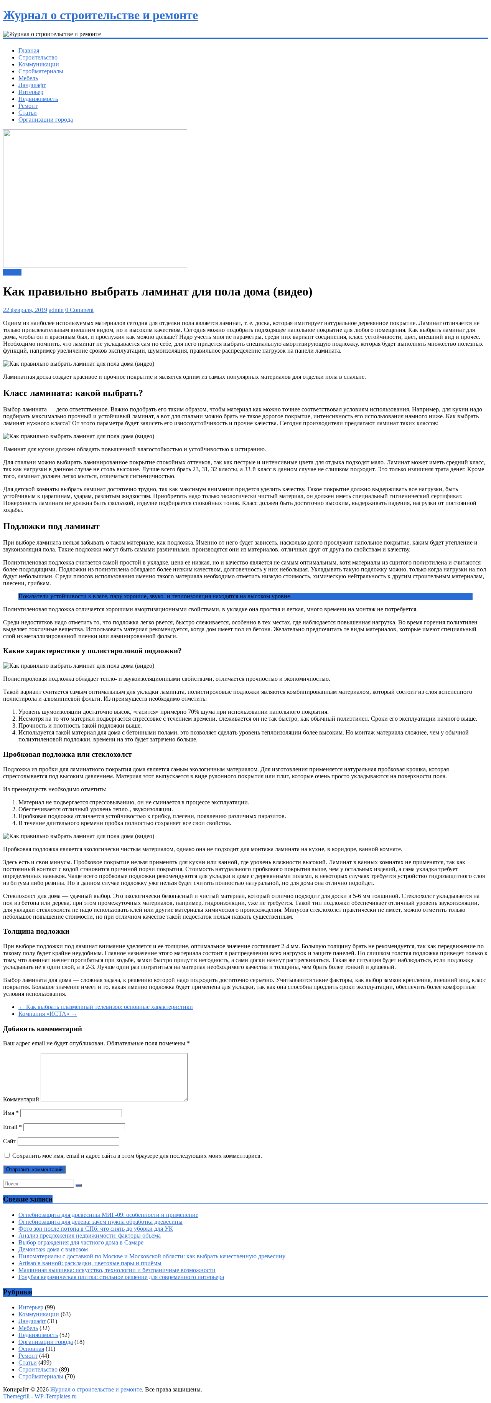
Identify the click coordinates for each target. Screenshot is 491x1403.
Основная (31, 1348)
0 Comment (79, 310)
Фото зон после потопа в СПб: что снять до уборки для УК (95, 1228)
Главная (28, 50)
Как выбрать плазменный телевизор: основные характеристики (105, 1007)
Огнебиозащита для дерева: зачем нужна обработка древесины (100, 1221)
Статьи (27, 112)
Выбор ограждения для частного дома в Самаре (80, 1242)
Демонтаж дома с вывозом (53, 1249)
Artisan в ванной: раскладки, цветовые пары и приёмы (89, 1263)
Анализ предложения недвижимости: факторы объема (89, 1235)
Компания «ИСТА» (47, 1013)
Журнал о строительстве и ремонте (100, 15)
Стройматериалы (40, 71)
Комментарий (21, 1099)
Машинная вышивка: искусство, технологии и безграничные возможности (117, 1270)
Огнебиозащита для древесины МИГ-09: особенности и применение (108, 1215)
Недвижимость (38, 99)
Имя (11, 1112)
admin (56, 310)
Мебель (28, 78)
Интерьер (30, 92)
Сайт (9, 1141)
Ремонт (28, 105)
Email (12, 1127)
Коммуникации (38, 64)
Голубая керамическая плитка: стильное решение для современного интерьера (121, 1277)
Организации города (45, 119)
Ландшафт (32, 85)
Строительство (38, 57)
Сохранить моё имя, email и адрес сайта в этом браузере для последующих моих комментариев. (137, 1155)
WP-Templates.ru (56, 1396)
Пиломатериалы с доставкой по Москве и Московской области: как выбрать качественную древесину (151, 1256)
